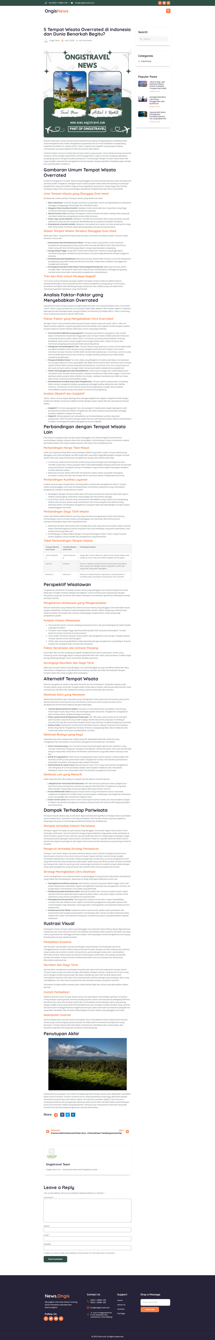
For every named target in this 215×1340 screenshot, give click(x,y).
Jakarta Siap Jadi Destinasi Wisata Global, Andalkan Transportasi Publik (157, 85)
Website (47, 1244)
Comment (49, 1197)
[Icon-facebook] (46, 1318)
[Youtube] (164, 3)
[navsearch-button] (168, 11)
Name (47, 1226)
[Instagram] (168, 3)
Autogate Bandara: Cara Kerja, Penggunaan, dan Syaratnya (157, 100)
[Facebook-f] (160, 3)
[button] (62, 1115)
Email (47, 1235)
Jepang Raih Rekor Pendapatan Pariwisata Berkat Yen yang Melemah (157, 115)
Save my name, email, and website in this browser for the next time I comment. (80, 1253)
